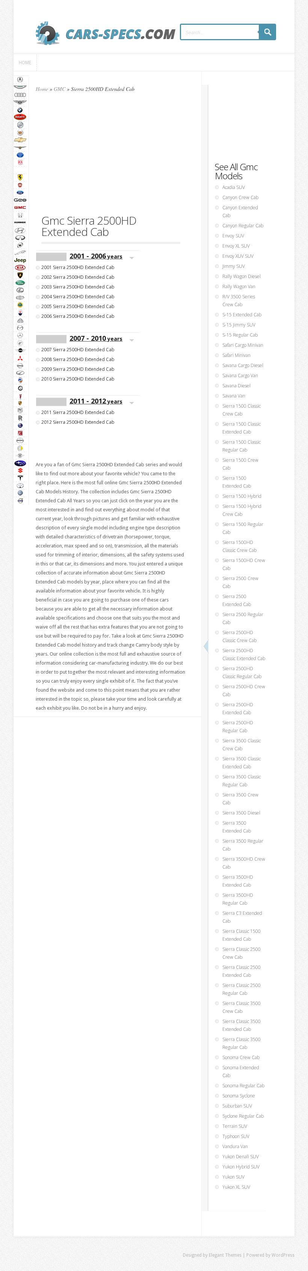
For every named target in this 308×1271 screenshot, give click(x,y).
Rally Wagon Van (238, 286)
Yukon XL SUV (236, 1187)
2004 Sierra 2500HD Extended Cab (78, 296)
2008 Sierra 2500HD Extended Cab (78, 359)
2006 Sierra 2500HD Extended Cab (78, 316)
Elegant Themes (225, 1255)
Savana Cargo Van (240, 375)
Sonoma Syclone (238, 1096)
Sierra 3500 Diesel (241, 813)
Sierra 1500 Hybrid (241, 496)
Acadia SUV (233, 187)
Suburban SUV (237, 1106)
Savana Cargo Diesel (242, 365)
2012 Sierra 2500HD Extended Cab (78, 422)
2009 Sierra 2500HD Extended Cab (78, 369)
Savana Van (233, 396)
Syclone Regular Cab (243, 1116)
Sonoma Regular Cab (243, 1085)
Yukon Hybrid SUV (241, 1167)
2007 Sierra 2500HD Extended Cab (78, 349)
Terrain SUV (234, 1126)
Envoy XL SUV (236, 246)
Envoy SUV (233, 236)
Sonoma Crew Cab (241, 1057)
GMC (59, 88)
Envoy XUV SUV (238, 256)
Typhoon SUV (235, 1136)
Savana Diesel (236, 385)
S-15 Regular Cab (240, 335)
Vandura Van (235, 1146)
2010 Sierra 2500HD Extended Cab (78, 379)
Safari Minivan (236, 355)
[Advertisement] (111, 156)
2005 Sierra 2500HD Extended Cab (78, 306)
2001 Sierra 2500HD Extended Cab (78, 267)
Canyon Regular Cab (242, 225)
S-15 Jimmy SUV (238, 325)
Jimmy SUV (233, 266)
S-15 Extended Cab (241, 314)
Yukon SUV (233, 1177)
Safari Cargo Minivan (242, 345)
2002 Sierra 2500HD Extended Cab (78, 277)
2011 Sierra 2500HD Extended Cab (78, 412)
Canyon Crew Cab (240, 197)
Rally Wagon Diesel (241, 276)
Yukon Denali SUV (240, 1156)
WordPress (283, 1255)
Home (42, 88)
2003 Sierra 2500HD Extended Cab (78, 287)
